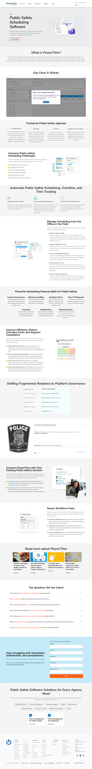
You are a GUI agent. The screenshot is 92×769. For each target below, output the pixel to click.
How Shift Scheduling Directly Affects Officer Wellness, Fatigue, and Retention (38, 566)
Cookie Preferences (78, 763)
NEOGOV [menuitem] (55, 742)
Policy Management (21, 704)
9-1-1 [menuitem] (33, 744)
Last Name (52, 650)
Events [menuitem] (43, 744)
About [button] (76, 2)
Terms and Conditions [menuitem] (49, 763)
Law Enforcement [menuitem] (35, 742)
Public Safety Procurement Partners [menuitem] (47, 755)
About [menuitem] (43, 740)
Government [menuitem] (34, 753)
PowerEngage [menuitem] (26, 748)
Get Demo (82, 5)
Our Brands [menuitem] (56, 740)
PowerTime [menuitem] (16, 748)
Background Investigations (56, 708)
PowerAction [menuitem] (16, 758)
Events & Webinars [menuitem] (66, 746)
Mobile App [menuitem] (64, 750)
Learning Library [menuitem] (65, 742)
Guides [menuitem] (63, 744)
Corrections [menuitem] (34, 755)
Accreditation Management (36, 704)
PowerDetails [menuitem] (26, 750)
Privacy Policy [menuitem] (24, 763)
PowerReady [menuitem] (16, 750)
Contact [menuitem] (43, 748)
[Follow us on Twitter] (83, 755)
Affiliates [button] (46, 3)
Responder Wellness (27, 708)
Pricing (53, 3)
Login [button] (76, 5)
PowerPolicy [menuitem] (16, 742)
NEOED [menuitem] (54, 744)
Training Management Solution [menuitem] (66, 753)
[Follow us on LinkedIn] (80, 755)
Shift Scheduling (72, 704)
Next (85, 425)
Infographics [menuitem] (64, 748)
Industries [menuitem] (34, 740)
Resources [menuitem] (64, 740)
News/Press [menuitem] (44, 746)
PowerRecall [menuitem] (16, 746)
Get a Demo (15, 39)
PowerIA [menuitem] (25, 742)
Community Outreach (40, 708)
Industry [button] (30, 3)
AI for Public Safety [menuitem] (27, 753)
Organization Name (54, 669)
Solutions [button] (22, 3)
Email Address (53, 656)
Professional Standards (52, 704)
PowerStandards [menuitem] (17, 744)
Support (84, 2)
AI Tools (68, 708)
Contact (80, 2)
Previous (82, 425)
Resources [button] (37, 3)
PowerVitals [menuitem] (25, 744)
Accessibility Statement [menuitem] (36, 763)
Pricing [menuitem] (24, 757)
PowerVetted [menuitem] (25, 746)
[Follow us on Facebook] (77, 755)
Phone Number (53, 662)
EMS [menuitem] (33, 750)
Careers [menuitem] (43, 742)
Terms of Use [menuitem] (59, 763)
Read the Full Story (81, 452)
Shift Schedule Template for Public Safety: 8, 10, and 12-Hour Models (72, 566)
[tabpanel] (46, 27)
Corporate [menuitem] (34, 757)
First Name (52, 643)
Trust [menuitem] (43, 750)
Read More (16, 573)
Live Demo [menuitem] (25, 755)
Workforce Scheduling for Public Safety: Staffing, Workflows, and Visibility (21, 566)
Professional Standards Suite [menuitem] (17, 755)
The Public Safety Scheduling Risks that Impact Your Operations (55, 565)
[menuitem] (71, 763)
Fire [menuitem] (33, 748)
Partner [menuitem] (43, 753)
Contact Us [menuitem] (67, 763)
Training (63, 704)
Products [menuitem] (16, 740)
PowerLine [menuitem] (16, 753)
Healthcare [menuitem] (34, 746)
